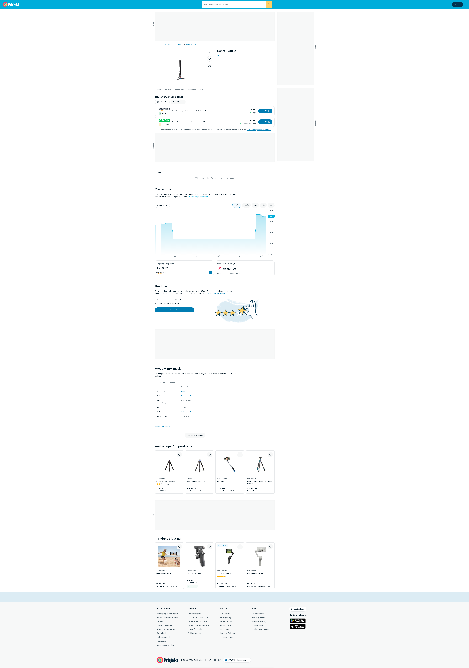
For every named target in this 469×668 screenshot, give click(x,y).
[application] (215, 234)
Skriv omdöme (223, 56)
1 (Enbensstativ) (187, 412)
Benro (183, 391)
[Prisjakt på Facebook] (214, 660)
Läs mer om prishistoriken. (198, 197)
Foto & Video (166, 44)
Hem (156, 44)
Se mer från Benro (162, 426)
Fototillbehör (178, 44)
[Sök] (269, 4)
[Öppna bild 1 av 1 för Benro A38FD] (181, 67)
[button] (209, 51)
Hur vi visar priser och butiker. (259, 130)
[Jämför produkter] (209, 66)
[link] (169, 472)
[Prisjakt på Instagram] (219, 660)
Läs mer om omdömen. (216, 293)
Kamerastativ (191, 44)
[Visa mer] (157, 111)
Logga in (457, 4)
